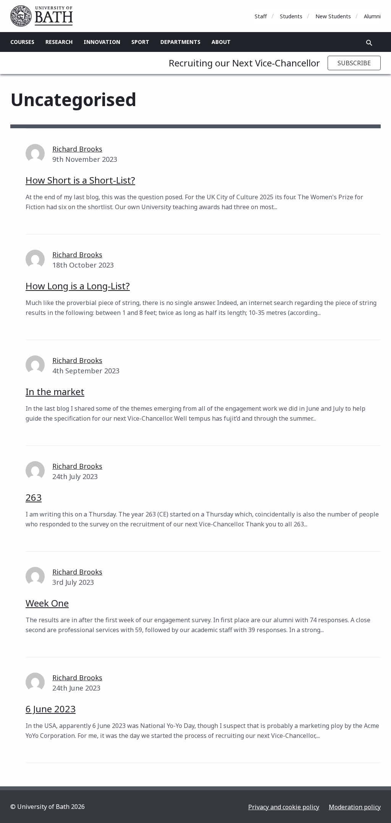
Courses (22, 41)
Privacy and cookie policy (283, 807)
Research (59, 41)
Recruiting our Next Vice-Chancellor (244, 62)
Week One (47, 603)
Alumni (372, 16)
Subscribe (354, 63)
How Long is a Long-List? (78, 285)
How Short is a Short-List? (80, 180)
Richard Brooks (77, 148)
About (221, 41)
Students (291, 16)
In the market (55, 391)
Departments (180, 41)
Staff (261, 16)
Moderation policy (355, 807)
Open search (369, 43)
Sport (140, 41)
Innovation (102, 41)
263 (34, 497)
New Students (333, 16)
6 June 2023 (51, 708)
